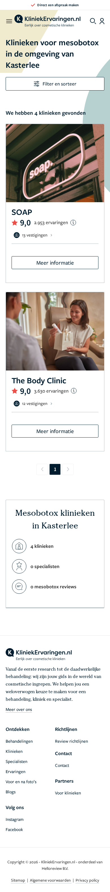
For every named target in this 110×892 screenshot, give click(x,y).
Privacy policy (87, 880)
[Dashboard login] (102, 21)
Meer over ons (19, 709)
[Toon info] (73, 223)
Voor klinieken (68, 793)
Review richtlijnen (71, 741)
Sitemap (18, 880)
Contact (62, 765)
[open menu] (9, 21)
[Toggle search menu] (93, 21)
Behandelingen (19, 741)
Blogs (11, 791)
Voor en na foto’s (21, 781)
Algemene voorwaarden (51, 880)
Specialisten (16, 761)
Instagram (15, 819)
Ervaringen (15, 771)
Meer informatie (55, 262)
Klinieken (14, 751)
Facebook (14, 829)
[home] (47, 21)
